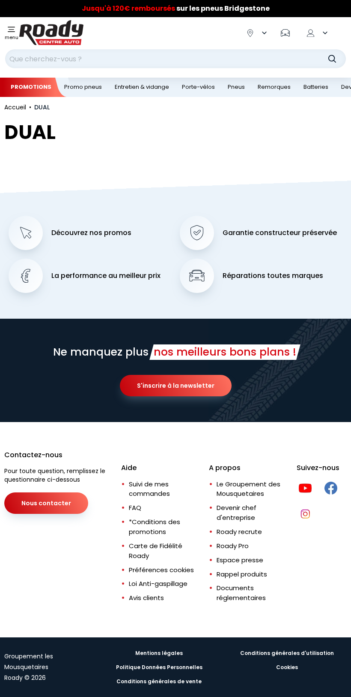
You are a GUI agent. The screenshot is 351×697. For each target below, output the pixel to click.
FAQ (135, 507)
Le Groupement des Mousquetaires (248, 489)
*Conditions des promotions (154, 526)
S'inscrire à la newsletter (175, 385)
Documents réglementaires (241, 592)
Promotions (31, 87)
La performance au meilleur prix (106, 276)
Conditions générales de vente (159, 681)
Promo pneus (83, 87)
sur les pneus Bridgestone (176, 8)
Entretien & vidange (142, 87)
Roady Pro (233, 545)
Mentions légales (159, 653)
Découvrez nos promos (91, 233)
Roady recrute (239, 531)
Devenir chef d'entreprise (236, 512)
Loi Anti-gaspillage (158, 583)
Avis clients (146, 597)
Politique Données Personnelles (159, 667)
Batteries (315, 87)
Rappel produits (242, 574)
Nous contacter (46, 503)
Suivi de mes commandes (149, 489)
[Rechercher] (332, 59)
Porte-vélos (198, 87)
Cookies (287, 667)
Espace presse (240, 559)
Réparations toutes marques (273, 276)
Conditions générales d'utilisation (287, 653)
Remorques (274, 87)
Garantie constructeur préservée (280, 233)
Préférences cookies (161, 569)
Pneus (236, 87)
